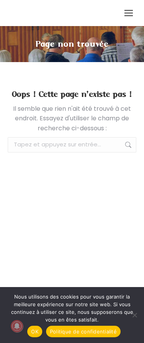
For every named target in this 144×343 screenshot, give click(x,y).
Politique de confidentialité (83, 331)
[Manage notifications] (17, 326)
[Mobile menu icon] (128, 13)
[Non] (134, 315)
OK (34, 331)
